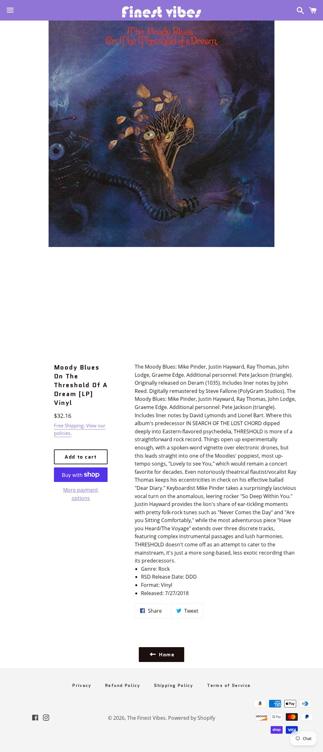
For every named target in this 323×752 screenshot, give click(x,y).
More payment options (80, 494)
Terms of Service (228, 685)
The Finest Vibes (146, 717)
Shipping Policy (173, 685)
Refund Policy (122, 685)
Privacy (81, 685)
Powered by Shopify (191, 717)
